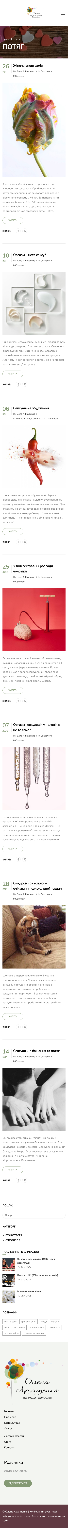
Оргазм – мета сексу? (29, 255)
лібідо (44, 1321)
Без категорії (23, 418)
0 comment (19, 76)
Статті (8, 1442)
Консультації (12, 1423)
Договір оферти (14, 1436)
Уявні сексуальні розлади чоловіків (33, 569)
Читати (12, 220)
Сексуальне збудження (31, 408)
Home (5, 39)
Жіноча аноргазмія (28, 65)
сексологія (54, 1327)
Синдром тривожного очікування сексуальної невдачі (38, 886)
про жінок (19, 1327)
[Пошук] (61, 1206)
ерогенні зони (28, 1321)
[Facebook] (18, 231)
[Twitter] (25, 231)
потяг (7, 1327)
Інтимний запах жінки (29, 1291)
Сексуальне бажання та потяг (36, 1051)
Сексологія (46, 71)
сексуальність (11, 1333)
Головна (9, 1411)
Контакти (9, 1447)
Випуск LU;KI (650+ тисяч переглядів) (37, 1275)
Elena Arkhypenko (26, 71)
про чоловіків (37, 1327)
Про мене (10, 1417)
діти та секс (10, 1321)
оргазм (55, 1321)
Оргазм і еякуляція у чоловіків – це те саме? (38, 727)
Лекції (8, 1428)
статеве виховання (34, 1333)
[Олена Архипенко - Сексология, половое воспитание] (35, 13)
